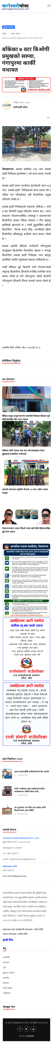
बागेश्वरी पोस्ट (20, 107)
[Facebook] (19, 1029)
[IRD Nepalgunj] (26, 580)
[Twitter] (26, 1029)
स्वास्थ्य (6, 982)
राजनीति (6, 957)
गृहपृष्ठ (4, 33)
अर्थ (4, 967)
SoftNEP (30, 1036)
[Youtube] (33, 1029)
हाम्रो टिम (8, 940)
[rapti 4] (26, 714)
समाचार (6, 962)
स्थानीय (6, 977)
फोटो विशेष (7, 988)
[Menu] (49, 6)
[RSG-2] (26, 84)
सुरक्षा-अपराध (15, 33)
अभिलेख (6, 993)
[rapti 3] (26, 649)
